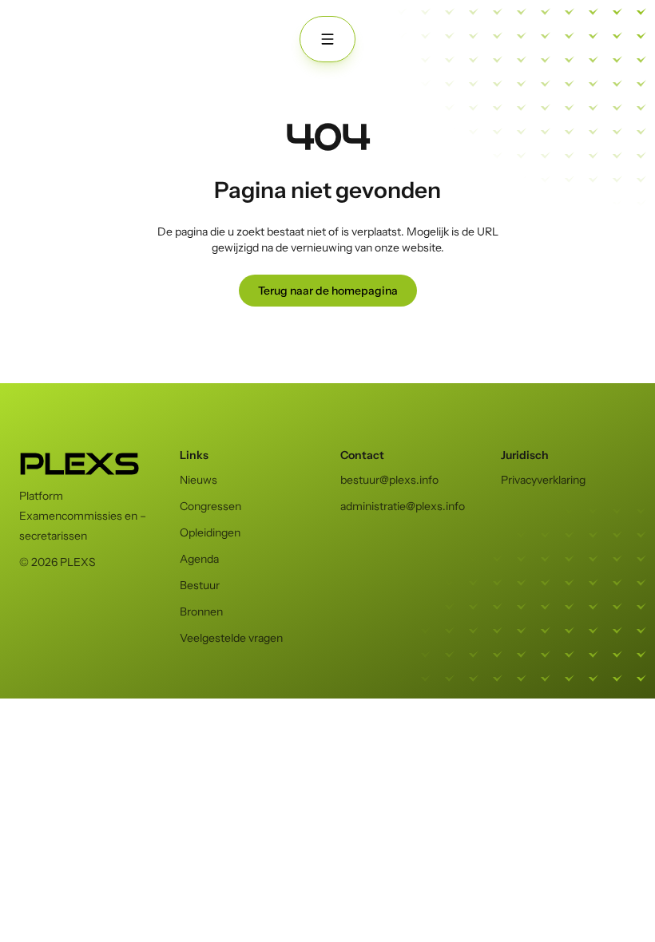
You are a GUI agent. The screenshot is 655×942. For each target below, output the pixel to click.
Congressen (210, 506)
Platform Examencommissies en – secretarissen (82, 516)
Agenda (199, 559)
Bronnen (201, 611)
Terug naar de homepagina (328, 290)
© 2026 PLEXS (57, 562)
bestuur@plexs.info (389, 480)
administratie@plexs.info (402, 506)
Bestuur (200, 585)
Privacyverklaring (543, 480)
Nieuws (198, 480)
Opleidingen (210, 532)
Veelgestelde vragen (231, 638)
